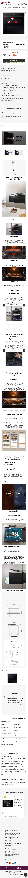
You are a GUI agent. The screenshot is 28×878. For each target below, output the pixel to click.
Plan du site (16, 874)
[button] (8, 152)
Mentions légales (18, 871)
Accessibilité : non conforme (11, 857)
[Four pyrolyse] (8, 803)
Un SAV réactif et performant (12, 837)
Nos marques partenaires (11, 852)
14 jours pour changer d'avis (10, 85)
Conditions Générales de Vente (12, 95)
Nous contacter (8, 840)
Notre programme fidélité (11, 830)
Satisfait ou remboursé (10, 834)
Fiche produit (6, 78)
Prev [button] (4, 305)
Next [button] (24, 305)
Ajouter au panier (14, 60)
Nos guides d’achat (9, 851)
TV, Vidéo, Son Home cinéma (19, 7)
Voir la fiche (13, 813)
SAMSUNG (6, 46)
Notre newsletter (9, 855)
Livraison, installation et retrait (12, 833)
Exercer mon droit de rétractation (13, 836)
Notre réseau (8, 845)
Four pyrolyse (18, 799)
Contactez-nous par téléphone (13, 116)
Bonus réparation (9, 831)
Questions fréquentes (10, 839)
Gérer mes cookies (6, 873)
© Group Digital (8, 871)
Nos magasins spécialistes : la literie (13, 850)
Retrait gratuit (7, 90)
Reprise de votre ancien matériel (12, 93)
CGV (10, 874)
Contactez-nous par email (11, 113)
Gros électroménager (6, 7)
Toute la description (6, 75)
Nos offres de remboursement (12, 854)
